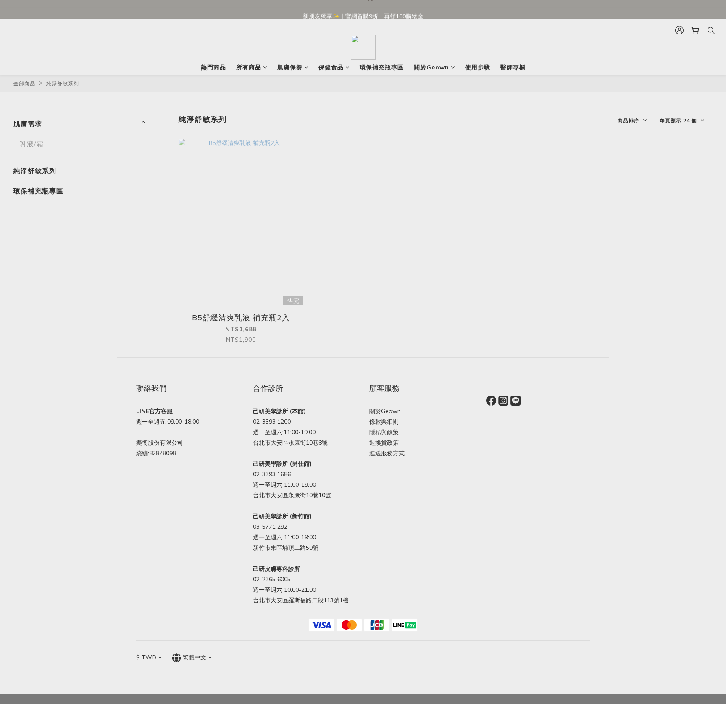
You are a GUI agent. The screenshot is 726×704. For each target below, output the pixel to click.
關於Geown (431, 67)
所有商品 (248, 67)
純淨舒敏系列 (62, 83)
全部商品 (24, 83)
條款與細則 (384, 421)
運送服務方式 (387, 453)
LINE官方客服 (154, 411)
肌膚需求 (27, 123)
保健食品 (331, 67)
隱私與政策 (384, 432)
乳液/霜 (32, 144)
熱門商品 (213, 67)
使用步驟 (477, 67)
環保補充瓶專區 (382, 67)
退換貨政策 (384, 442)
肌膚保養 (289, 67)
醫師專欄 (513, 67)
